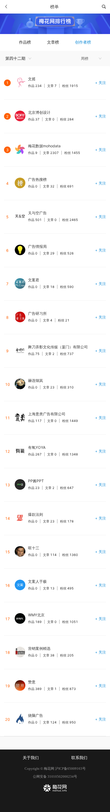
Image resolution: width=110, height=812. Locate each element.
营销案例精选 (39, 648)
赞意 (32, 682)
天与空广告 (37, 213)
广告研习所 (37, 313)
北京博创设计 (39, 112)
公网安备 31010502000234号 (55, 776)
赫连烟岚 (35, 380)
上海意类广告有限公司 (46, 414)
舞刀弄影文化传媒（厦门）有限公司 (58, 347)
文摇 (32, 79)
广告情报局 (37, 246)
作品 (35, 86)
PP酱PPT (36, 481)
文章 (52, 86)
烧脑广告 (35, 715)
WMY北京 (36, 615)
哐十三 (33, 548)
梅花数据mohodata (44, 146)
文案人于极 (37, 581)
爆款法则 (35, 514)
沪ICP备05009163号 (70, 769)
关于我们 (31, 758)
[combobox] (19, 58)
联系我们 (79, 758)
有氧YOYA (36, 447)
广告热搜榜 (37, 179)
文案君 (33, 280)
